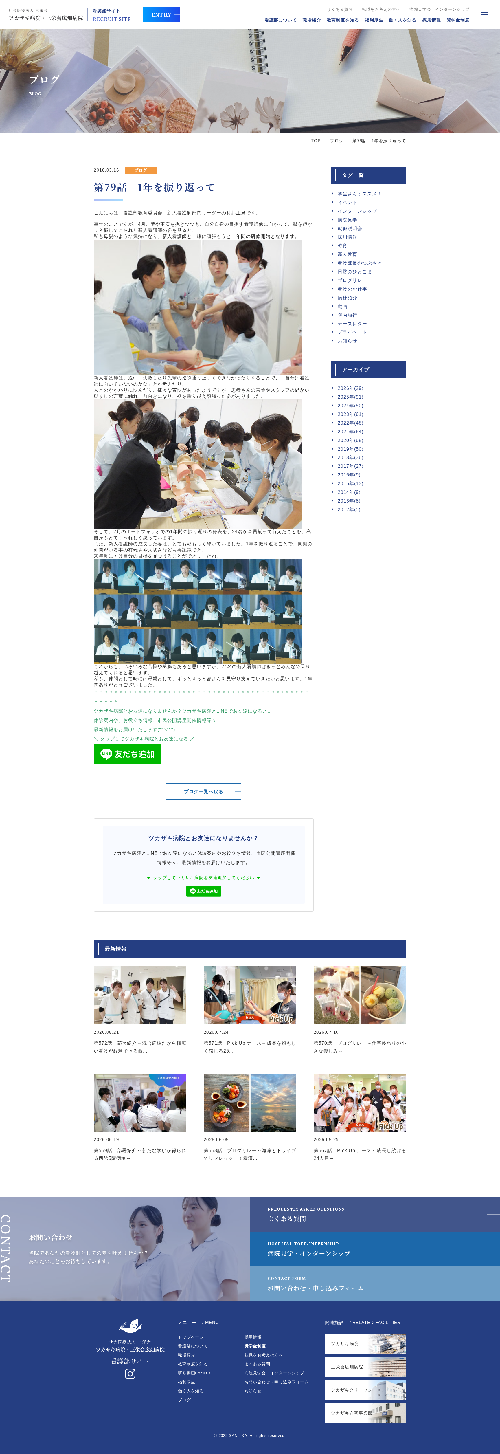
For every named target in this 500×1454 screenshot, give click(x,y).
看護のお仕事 (352, 289)
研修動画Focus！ (195, 1373)
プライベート (352, 332)
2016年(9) (349, 474)
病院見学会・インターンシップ (439, 9)
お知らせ (347, 340)
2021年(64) (350, 431)
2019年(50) (350, 449)
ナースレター (352, 323)
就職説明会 (350, 228)
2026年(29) (350, 388)
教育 (343, 245)
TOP (316, 140)
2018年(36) (350, 457)
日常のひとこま (355, 271)
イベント (347, 202)
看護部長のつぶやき (360, 263)
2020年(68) (350, 440)
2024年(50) (350, 405)
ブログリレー (352, 280)
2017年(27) (350, 466)
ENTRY (161, 14)
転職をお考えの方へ (381, 9)
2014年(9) (349, 492)
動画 (343, 306)
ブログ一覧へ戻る (203, 791)
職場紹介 (312, 19)
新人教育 (347, 254)
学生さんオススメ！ (360, 193)
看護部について (281, 19)
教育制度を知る (343, 19)
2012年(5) (349, 509)
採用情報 (431, 19)
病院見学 (347, 219)
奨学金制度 (458, 19)
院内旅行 (347, 315)
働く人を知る (402, 19)
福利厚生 (374, 19)
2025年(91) (350, 397)
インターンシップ (357, 211)
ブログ (337, 140)
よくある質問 (340, 9)
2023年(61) (350, 414)
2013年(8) (349, 500)
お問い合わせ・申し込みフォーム (316, 1284)
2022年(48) (350, 423)
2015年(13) (350, 483)
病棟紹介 (347, 297)
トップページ (191, 1337)
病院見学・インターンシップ (309, 1249)
